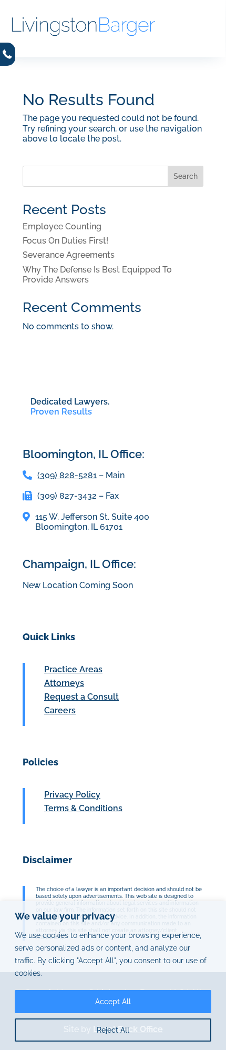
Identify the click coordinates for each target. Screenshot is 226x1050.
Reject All (113, 1030)
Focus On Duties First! (65, 241)
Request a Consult (81, 697)
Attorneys (64, 683)
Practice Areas (73, 669)
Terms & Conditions (83, 808)
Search (185, 176)
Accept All (113, 1001)
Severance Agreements (69, 255)
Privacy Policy (72, 795)
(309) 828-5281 (67, 475)
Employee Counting (62, 226)
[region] (113, 975)
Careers (60, 710)
